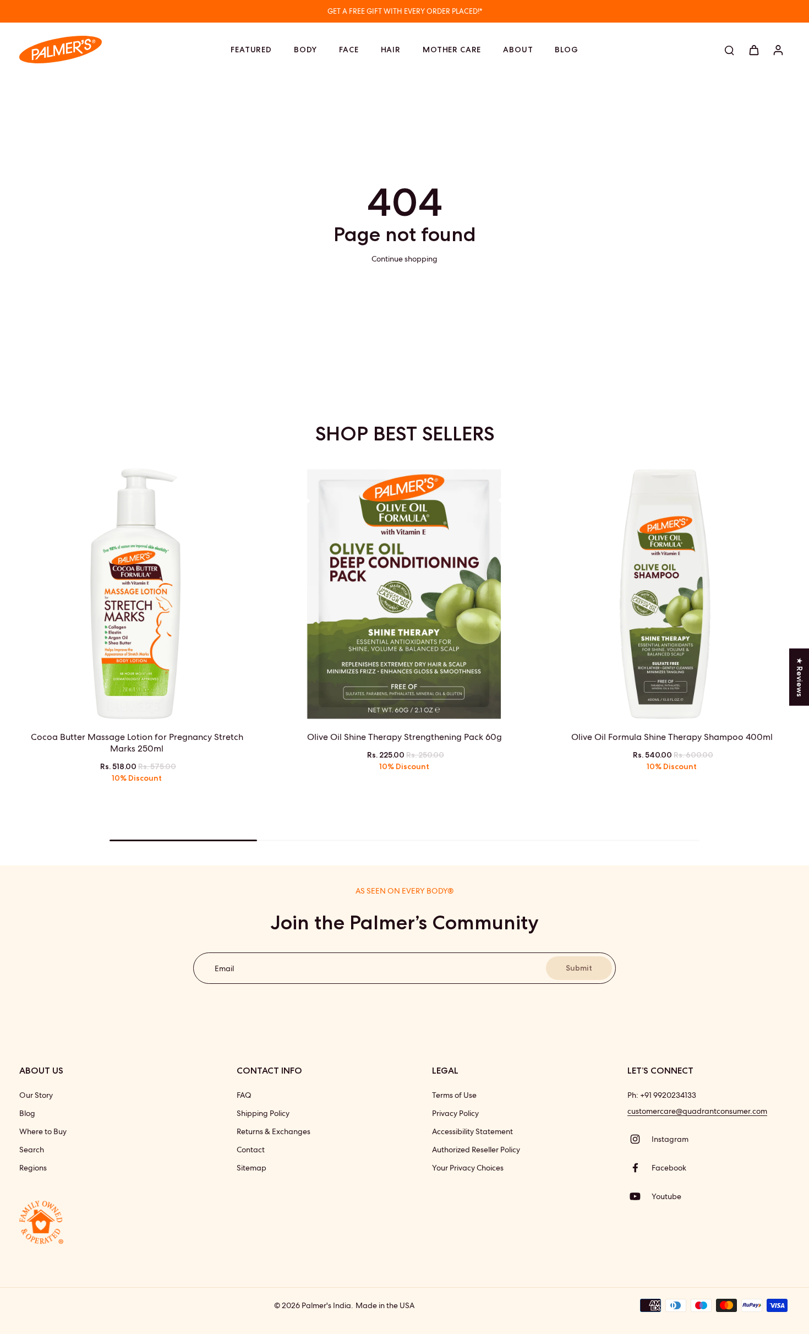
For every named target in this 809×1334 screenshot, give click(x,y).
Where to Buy (43, 1131)
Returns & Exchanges (273, 1131)
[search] (729, 50)
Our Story (36, 1095)
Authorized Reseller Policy (476, 1150)
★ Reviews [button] (800, 676)
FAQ (244, 1095)
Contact (251, 1150)
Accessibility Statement (472, 1131)
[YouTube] (639, 1196)
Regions (33, 1168)
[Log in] (778, 49)
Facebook (669, 1168)
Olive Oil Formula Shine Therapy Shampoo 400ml (672, 737)
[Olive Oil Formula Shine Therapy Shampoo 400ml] (672, 594)
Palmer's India (326, 1305)
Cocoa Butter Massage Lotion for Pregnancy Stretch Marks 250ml (137, 742)
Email (224, 968)
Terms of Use (454, 1095)
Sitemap (251, 1168)
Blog (27, 1113)
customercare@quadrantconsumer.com (697, 1111)
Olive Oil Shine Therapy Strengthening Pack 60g (404, 737)
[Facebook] (639, 1168)
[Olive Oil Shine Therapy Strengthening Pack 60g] (404, 594)
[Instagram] (639, 1139)
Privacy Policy (455, 1113)
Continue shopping (404, 259)
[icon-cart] (753, 50)
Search (31, 1150)
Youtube (666, 1196)
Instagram (670, 1139)
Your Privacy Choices (468, 1168)
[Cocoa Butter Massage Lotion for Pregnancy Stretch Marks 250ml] (137, 594)
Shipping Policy (263, 1113)
